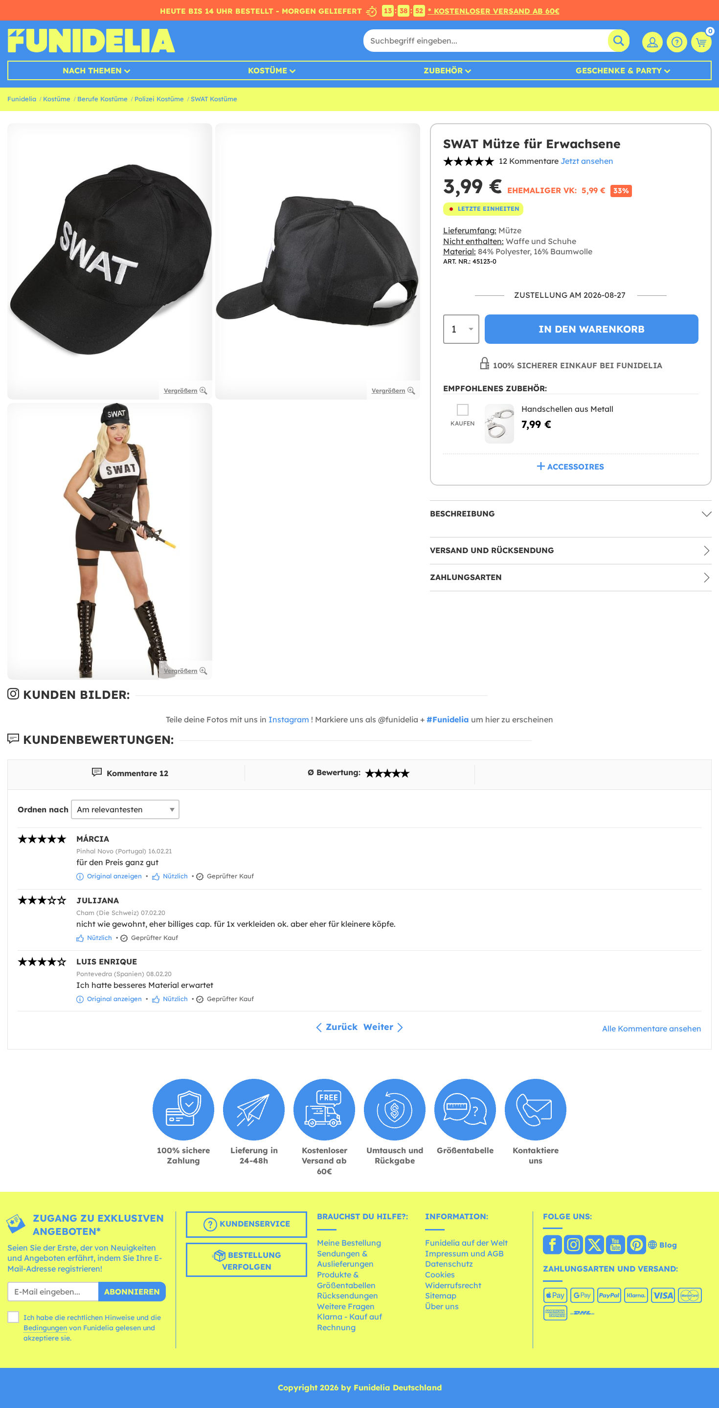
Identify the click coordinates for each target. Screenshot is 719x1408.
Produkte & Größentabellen (346, 1280)
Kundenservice (253, 1224)
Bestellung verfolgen (252, 1261)
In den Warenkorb (592, 329)
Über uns (442, 1306)
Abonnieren (132, 1291)
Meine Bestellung (349, 1243)
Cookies (440, 1274)
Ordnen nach (43, 809)
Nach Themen (92, 70)
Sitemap (440, 1295)
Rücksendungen (347, 1295)
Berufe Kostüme (102, 99)
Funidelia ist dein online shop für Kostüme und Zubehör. (91, 40)
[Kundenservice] (677, 42)
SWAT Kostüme (214, 99)
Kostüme (267, 70)
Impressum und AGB (464, 1253)
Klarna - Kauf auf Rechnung (349, 1322)
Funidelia (21, 99)
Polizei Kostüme (159, 99)
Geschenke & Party (619, 70)
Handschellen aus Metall (567, 409)
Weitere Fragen (346, 1306)
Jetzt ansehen (587, 161)
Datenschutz (449, 1264)
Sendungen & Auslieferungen (345, 1259)
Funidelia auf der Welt (466, 1243)
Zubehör (443, 70)
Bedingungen (45, 1327)
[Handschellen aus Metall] (499, 424)
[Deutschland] (552, 1245)
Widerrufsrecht (453, 1285)
